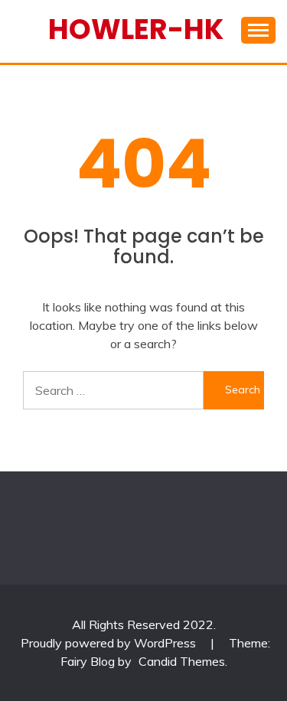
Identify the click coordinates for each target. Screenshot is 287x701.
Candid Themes (182, 661)
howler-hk (135, 29)
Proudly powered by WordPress (110, 642)
